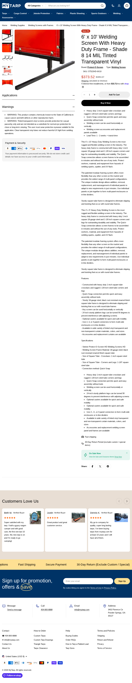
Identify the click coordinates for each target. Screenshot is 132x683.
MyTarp (12, 670)
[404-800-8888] (112, 5)
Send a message (14, 609)
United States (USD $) (15, 656)
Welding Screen (119, 67)
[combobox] (65, 6)
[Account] (119, 5)
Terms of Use (96, 588)
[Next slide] (127, 501)
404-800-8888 (46, 609)
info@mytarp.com (81, 609)
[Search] (102, 5)
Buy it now (106, 103)
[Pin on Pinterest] (108, 466)
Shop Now (118, 457)
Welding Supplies (17, 25)
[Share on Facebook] (92, 466)
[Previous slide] (119, 501)
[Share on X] (100, 466)
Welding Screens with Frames (40, 25)
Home (4, 25)
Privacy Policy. (110, 588)
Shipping (84, 81)
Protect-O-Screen (95, 67)
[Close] (126, 452)
